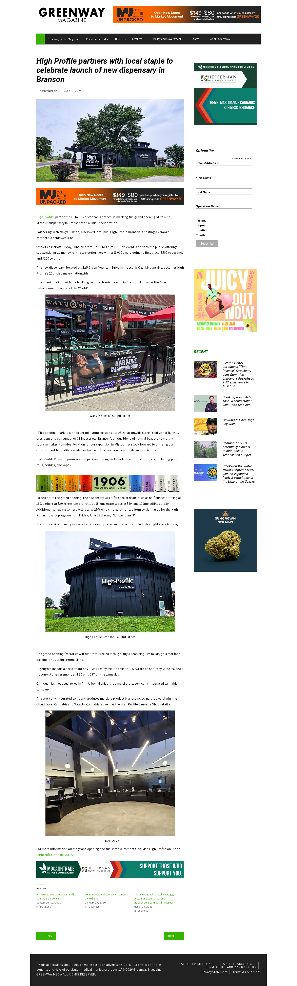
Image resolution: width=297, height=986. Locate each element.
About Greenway (220, 39)
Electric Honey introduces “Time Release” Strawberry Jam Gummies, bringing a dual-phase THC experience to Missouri (238, 374)
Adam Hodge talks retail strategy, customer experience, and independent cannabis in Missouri (154, 898)
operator (204, 225)
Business (120, 39)
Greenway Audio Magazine (63, 39)
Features (137, 39)
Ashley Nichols (48, 91)
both (201, 235)
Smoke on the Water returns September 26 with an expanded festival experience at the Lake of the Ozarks (239, 474)
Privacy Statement (214, 972)
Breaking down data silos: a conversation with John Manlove (238, 401)
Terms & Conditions (247, 972)
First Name (203, 177)
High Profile (45, 217)
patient (203, 230)
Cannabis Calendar (97, 39)
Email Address (207, 163)
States (195, 39)
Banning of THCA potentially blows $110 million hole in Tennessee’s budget (239, 449)
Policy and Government (167, 39)
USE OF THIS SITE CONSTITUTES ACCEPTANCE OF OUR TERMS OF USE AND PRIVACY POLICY (218, 965)
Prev (49, 935)
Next (171, 935)
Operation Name (207, 206)
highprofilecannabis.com (54, 855)
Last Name (203, 192)
